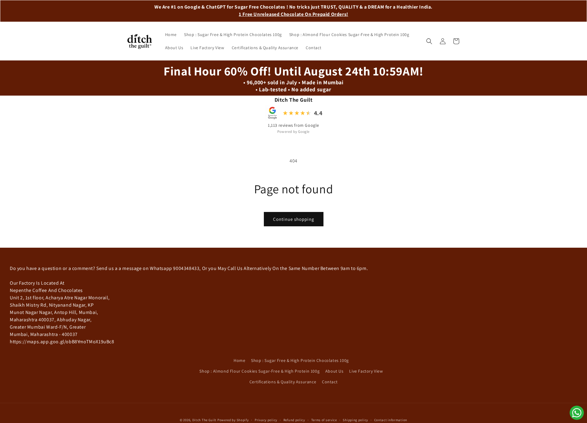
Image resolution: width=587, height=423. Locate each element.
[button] (429, 41)
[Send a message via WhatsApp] (577, 413)
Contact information (390, 420)
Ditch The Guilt (204, 420)
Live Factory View (366, 371)
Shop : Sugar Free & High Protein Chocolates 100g (300, 360)
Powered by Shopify (233, 420)
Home (239, 360)
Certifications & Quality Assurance (282, 382)
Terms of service (324, 420)
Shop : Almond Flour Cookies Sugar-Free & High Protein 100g (259, 371)
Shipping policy (355, 420)
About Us (334, 371)
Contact (330, 382)
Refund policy (294, 420)
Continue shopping (293, 219)
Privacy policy (266, 420)
